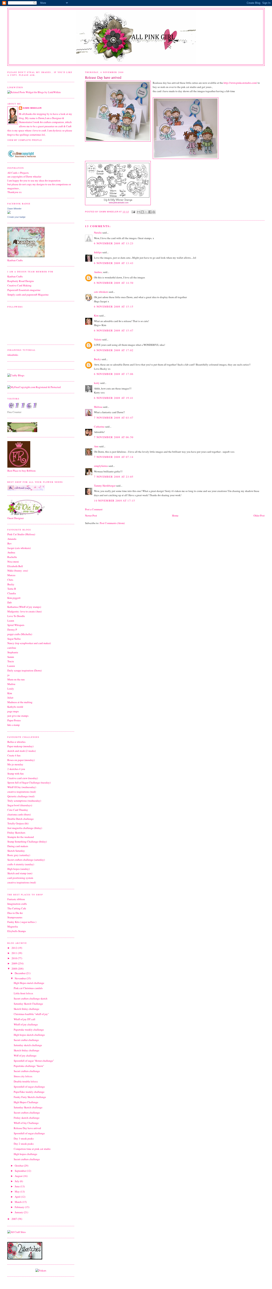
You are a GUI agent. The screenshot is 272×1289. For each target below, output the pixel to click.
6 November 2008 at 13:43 (113, 263)
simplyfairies (101, 466)
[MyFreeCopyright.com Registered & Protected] (34, 387)
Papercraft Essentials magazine (23, 290)
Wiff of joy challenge (25, 1055)
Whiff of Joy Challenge (26, 1123)
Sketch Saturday (16, 850)
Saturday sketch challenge (28, 1045)
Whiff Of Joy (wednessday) (21, 787)
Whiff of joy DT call (24, 1019)
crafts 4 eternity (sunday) (20, 864)
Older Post (259, 515)
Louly (10, 688)
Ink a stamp (13, 725)
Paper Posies (14, 720)
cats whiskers (101, 292)
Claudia (11, 593)
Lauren (11, 666)
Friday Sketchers (16, 832)
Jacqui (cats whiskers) (19, 548)
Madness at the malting (19, 702)
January (19, 1212)
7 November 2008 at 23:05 (113, 476)
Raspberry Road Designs (20, 281)
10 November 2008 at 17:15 (114, 500)
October (19, 1165)
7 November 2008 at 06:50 (113, 437)
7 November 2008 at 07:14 (113, 457)
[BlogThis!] (142, 212)
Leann (10, 620)
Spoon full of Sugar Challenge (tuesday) (29, 782)
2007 (15, 1219)
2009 (15, 963)
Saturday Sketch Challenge (28, 1003)
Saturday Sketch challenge (28, 1107)
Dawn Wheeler (109, 212)
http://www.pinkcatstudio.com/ (240, 83)
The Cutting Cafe (16, 908)
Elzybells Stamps (16, 931)
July (17, 1181)
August (19, 1176)
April (18, 1196)
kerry (97, 383)
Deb (9, 602)
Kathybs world (15, 707)
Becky (97, 359)
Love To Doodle (16, 616)
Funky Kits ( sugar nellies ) (21, 922)
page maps (13, 711)
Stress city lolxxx (23, 1076)
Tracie (10, 661)
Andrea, (98, 272)
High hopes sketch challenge (29, 1035)
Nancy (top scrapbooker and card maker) (29, 643)
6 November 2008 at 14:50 (113, 283)
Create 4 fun (14, 755)
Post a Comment (94, 509)
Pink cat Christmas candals (28, 988)
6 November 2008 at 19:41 (113, 398)
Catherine (99, 426)
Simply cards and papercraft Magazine (28, 294)
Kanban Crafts (15, 276)
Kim (96, 315)
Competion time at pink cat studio (32, 1149)
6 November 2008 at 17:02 (113, 350)
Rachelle (12, 557)
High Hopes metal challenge (29, 983)
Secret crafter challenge (26, 1040)
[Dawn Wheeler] (9, 213)
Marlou (11, 684)
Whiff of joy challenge (26, 1024)
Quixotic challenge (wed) (20, 796)
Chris (10, 579)
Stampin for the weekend (20, 837)
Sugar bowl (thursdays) (19, 805)
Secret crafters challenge (27, 1071)
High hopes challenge (25, 1154)
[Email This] (139, 212)
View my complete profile (24, 140)
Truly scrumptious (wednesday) (24, 800)
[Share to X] (146, 212)
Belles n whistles (16, 742)
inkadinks (12, 355)
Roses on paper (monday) (21, 760)
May (17, 1191)
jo (8, 675)
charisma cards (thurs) (19, 814)
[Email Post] (133, 212)
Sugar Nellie (14, 639)
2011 (15, 953)
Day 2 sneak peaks (24, 1143)
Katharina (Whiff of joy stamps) (24, 607)
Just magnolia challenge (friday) (24, 828)
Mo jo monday (15, 764)
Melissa (98, 407)
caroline (11, 647)
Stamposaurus (14, 917)
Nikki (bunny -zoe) (17, 570)
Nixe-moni (13, 561)
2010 (15, 958)
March (18, 1202)
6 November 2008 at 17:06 (113, 374)
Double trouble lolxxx (26, 1081)
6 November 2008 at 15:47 (113, 330)
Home (175, 515)
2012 (15, 948)
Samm (10, 657)
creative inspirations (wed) (21, 791)
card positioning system (20, 878)
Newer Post (91, 515)
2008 (15, 968)
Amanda (11, 539)
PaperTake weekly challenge (29, 1092)
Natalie (98, 232)
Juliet (10, 697)
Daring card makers (17, 846)
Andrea (11, 552)
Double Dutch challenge (20, 819)
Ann (96, 446)
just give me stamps (17, 715)
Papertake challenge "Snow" (29, 1066)
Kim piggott (14, 598)
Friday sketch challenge (26, 1117)
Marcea (11, 575)
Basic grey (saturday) (18, 855)
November (20, 978)
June (17, 1186)
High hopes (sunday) (18, 869)
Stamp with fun (15, 773)
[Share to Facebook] (150, 212)
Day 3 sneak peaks (24, 1138)
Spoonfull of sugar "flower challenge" (34, 1060)
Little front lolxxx (23, 993)
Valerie (98, 339)
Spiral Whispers (15, 625)
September (21, 1171)
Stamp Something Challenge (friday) (27, 841)
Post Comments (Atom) (112, 523)
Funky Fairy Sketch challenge (30, 1097)
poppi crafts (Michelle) (19, 634)
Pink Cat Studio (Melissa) (21, 534)
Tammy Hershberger (104, 485)
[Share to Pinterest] (154, 212)
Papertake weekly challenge (29, 1029)
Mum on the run (16, 679)
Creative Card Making (19, 285)
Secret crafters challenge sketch (30, 998)
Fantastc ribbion (16, 899)
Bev (9, 543)
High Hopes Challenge (26, 1102)
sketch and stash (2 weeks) (21, 751)
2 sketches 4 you (16, 769)
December (20, 973)
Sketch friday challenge (26, 1009)
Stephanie (12, 652)
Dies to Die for (15, 913)
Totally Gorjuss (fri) (17, 823)
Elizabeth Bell (15, 566)
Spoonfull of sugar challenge (29, 1086)
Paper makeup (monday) (20, 746)
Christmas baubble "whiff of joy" (31, 1014)
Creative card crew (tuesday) (22, 778)
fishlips (98, 252)
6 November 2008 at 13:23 (113, 243)
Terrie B (11, 588)
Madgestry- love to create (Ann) (24, 611)
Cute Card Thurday (17, 810)
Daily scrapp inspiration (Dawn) (24, 670)
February (20, 1207)
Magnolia (12, 926)
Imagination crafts (17, 904)
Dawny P (12, 629)
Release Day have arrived (27, 1128)
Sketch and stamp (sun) (19, 873)
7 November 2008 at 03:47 (113, 417)
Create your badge (16, 217)
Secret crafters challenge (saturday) (26, 859)
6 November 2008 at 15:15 (113, 306)
